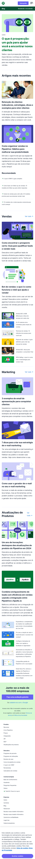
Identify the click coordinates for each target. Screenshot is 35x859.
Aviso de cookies (22, 848)
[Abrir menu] (31, 3)
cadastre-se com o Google (19, 702)
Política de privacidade (20, 715)
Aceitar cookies (17, 856)
